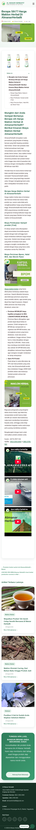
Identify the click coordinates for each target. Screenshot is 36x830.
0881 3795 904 (13, 798)
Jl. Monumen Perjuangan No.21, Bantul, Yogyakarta (18, 809)
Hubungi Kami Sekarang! (20, 774)
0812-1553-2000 (15, 441)
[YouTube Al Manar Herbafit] (15, 819)
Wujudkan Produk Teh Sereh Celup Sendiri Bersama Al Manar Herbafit (17, 621)
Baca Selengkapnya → (11, 630)
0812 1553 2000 (19, 795)
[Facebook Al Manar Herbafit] (20, 819)
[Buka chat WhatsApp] (32, 826)
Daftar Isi (9, 73)
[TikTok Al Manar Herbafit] (9, 819)
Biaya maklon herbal (11, 289)
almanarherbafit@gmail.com (15, 800)
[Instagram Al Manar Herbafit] (4, 819)
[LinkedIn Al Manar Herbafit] (25, 819)
